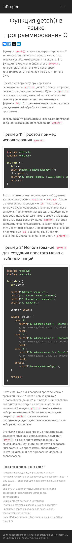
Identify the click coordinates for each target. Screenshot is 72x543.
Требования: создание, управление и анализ (28, 472)
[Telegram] (9, 44)
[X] (14, 44)
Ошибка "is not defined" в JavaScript (23, 500)
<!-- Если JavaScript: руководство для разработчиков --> (35, 476)
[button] (62, 7)
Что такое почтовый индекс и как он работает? (30, 504)
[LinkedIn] (19, 44)
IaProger (11, 6)
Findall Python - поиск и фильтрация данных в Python (33, 517)
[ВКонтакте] (5, 44)
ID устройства (11, 496)
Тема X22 (8, 521)
